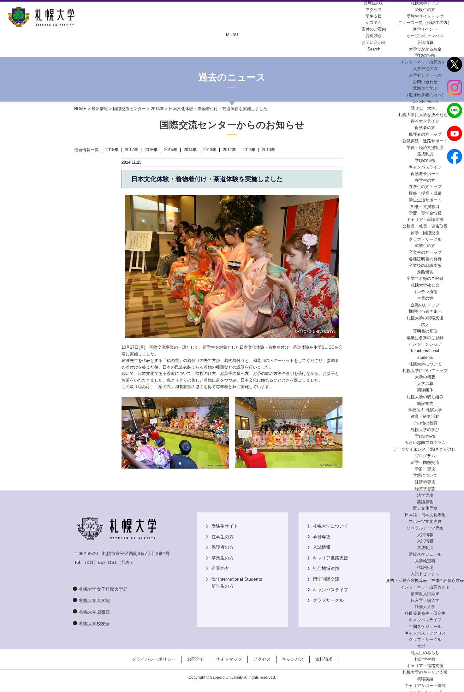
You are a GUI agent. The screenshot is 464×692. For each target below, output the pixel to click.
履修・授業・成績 (425, 193)
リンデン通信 (425, 291)
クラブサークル (328, 600)
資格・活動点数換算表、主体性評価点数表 (425, 580)
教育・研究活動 (425, 416)
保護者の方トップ (425, 134)
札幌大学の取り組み (425, 396)
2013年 (209, 149)
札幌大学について (330, 526)
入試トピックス (425, 573)
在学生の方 (222, 536)
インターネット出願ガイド (425, 62)
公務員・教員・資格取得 (425, 226)
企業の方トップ (425, 305)
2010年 (268, 149)
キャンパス (293, 659)
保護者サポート (425, 173)
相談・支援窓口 (425, 206)
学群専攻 (321, 536)
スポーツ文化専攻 (425, 521)
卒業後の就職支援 (425, 265)
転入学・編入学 (425, 600)
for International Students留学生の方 (236, 582)
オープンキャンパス (425, 35)
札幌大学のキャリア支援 (425, 672)
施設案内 (425, 403)
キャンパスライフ (425, 167)
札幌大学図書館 (94, 611)
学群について (425, 475)
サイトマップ (229, 659)
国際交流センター (129, 108)
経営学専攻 (425, 488)
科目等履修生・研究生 (425, 613)
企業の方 (220, 568)
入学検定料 (425, 561)
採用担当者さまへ (425, 311)
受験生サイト (224, 526)
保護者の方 (222, 547)
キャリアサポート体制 (425, 685)
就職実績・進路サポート (425, 141)
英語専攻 (425, 502)
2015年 (170, 149)
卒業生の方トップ (425, 252)
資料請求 (324, 659)
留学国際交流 (326, 579)
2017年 (131, 149)
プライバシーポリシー (154, 659)
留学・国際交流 (425, 232)
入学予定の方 (425, 68)
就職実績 (425, 679)
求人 (425, 324)
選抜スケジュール (425, 554)
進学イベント (425, 29)
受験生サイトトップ (425, 16)
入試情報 (425, 42)
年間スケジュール (425, 626)
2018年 (111, 149)
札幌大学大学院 (94, 600)
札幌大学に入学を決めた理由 (425, 114)
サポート (425, 646)
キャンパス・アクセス (425, 633)
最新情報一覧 (86, 149)
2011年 (248, 149)
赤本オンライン (425, 121)
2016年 (151, 149)
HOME (80, 108)
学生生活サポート (425, 200)
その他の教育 (425, 423)
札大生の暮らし (425, 652)
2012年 (229, 149)
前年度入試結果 (425, 593)
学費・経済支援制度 (425, 147)
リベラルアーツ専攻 (425, 528)
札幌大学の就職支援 (425, 318)
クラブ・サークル (425, 239)
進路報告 (425, 272)
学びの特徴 (425, 55)
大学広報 (425, 383)
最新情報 (100, 108)
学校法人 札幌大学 (425, 409)
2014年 (157, 108)
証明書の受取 (425, 331)
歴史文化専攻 (425, 508)
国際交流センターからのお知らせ (232, 125)
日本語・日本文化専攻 (425, 514)
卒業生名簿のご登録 (425, 278)
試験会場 (425, 567)
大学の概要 (425, 377)
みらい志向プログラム (425, 442)
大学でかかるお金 (425, 49)
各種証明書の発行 (425, 259)
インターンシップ (425, 344)
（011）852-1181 (99, 562)
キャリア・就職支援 (425, 219)
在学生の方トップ (425, 186)
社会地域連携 (326, 568)
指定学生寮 (425, 659)
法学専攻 (425, 495)
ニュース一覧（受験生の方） (425, 22)
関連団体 (425, 390)
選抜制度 (425, 153)
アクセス (262, 659)
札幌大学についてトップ (425, 370)
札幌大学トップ (425, 3)
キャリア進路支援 (330, 557)
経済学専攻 (425, 482)
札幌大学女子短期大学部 (103, 589)
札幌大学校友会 (425, 285)
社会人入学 (425, 606)
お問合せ (196, 659)
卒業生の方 (222, 557)
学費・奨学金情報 (425, 213)
